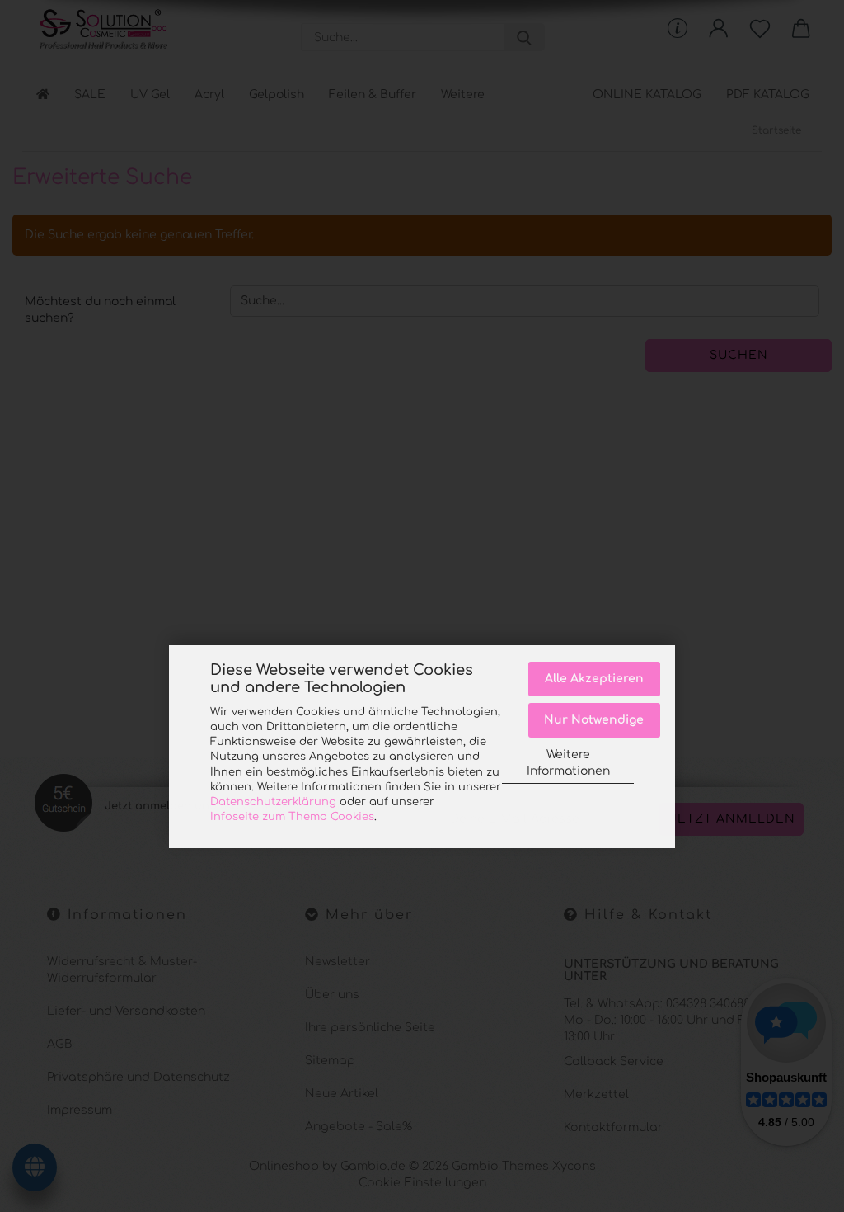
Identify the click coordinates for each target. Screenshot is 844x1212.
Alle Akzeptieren (594, 678)
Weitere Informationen (568, 762)
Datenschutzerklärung (273, 802)
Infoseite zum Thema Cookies (292, 817)
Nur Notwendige (594, 720)
